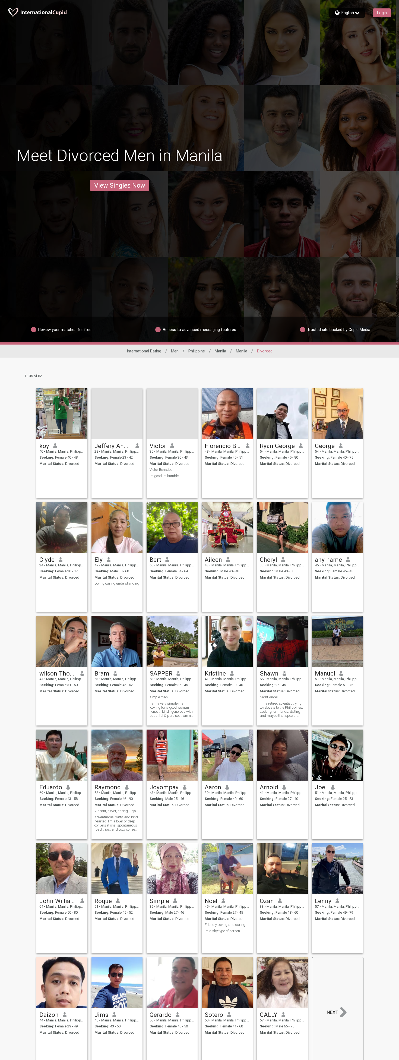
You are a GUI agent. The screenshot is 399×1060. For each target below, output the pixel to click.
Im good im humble (164, 476)
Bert (155, 559)
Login (382, 12)
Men (175, 351)
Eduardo (50, 787)
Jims (101, 1014)
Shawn (269, 673)
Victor (158, 445)
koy (44, 445)
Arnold (269, 787)
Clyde (47, 559)
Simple (159, 900)
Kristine (215, 673)
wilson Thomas (58, 673)
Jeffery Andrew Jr (113, 445)
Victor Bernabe (161, 470)
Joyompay (164, 787)
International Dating (144, 351)
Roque (103, 900)
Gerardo (161, 1014)
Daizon (49, 1014)
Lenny (323, 900)
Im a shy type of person (222, 931)
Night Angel (269, 697)
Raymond (107, 787)
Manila (220, 351)
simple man (159, 697)
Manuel (325, 673)
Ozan (267, 900)
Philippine (196, 351)
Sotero (214, 1014)
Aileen (213, 559)
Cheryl (268, 559)
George (325, 445)
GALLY (268, 1014)
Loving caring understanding (116, 583)
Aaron (213, 787)
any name (328, 559)
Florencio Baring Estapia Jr (223, 445)
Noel (211, 900)
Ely (98, 559)
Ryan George (277, 445)
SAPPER (161, 673)
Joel (321, 787)
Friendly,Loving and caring (225, 925)
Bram (101, 673)
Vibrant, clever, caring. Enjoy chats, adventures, (117, 811)
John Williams (58, 900)
